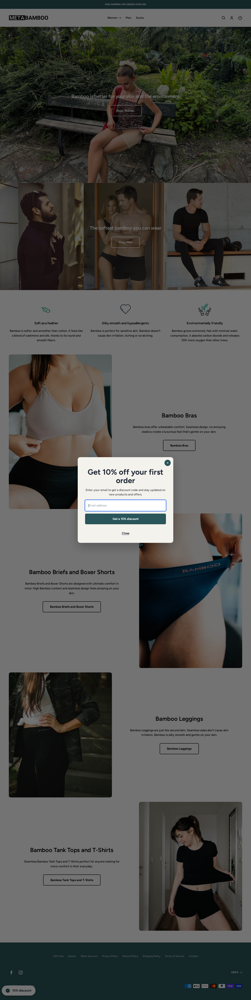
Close (125, 533)
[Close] (167, 463)
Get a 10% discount (126, 519)
